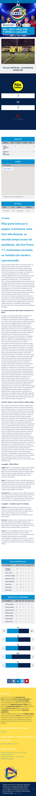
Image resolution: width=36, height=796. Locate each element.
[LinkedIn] (18, 681)
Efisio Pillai (8, 590)
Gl (23, 565)
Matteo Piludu (9, 615)
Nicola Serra (8, 587)
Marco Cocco (8, 572)
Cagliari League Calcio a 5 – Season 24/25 (12, 756)
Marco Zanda (9, 618)
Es (32, 565)
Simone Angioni (9, 607)
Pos (18, 565)
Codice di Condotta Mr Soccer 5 (10, 744)
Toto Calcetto (7, 165)
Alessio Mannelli (9, 581)
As (26, 565)
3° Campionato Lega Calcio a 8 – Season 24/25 (14, 752)
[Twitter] (22, 681)
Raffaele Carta (9, 613)
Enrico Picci (8, 584)
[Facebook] (9, 681)
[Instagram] (13, 681)
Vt (20, 565)
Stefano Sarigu (9, 604)
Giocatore (8, 565)
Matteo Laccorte (10, 578)
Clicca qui (3, 731)
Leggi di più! (18, 793)
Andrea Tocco (9, 621)
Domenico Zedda (10, 575)
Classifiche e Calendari (7, 754)
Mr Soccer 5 (8, 25)
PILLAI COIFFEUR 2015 (5, 147)
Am (29, 565)
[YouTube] (27, 681)
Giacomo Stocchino (8, 569)
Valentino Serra (9, 610)
